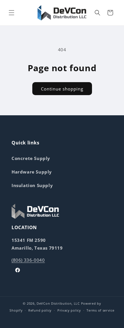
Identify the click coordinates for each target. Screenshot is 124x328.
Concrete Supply (31, 158)
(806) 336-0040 (28, 260)
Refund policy (40, 310)
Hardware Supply (32, 172)
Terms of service (100, 310)
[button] (11, 12)
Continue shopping (62, 89)
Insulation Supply (32, 185)
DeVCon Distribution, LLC (58, 303)
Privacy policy (69, 310)
